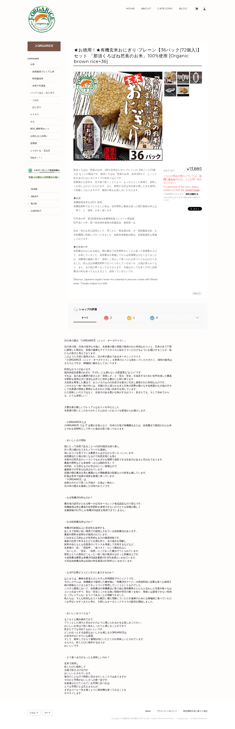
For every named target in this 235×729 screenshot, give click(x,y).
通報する (196, 294)
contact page (192, 190)
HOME (34, 189)
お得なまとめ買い (39, 136)
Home (130, 8)
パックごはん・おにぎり (42, 92)
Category (165, 8)
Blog (183, 8)
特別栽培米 (37, 78)
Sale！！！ (36, 157)
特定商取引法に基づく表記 (195, 711)
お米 (32, 64)
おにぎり (36, 107)
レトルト (34, 114)
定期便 (33, 143)
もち (32, 121)
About (146, 8)
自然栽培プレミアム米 (43, 71)
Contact (36, 211)
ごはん (35, 100)
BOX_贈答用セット (39, 128)
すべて (85, 317)
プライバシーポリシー (167, 711)
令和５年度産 (39, 85)
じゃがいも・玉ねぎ (40, 150)
